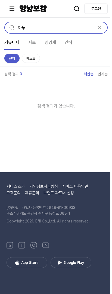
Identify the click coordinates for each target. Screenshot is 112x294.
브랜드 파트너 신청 (58, 192)
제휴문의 (32, 192)
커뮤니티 (12, 42)
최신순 (89, 74)
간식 (68, 42)
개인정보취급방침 (44, 186)
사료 (32, 42)
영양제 (50, 42)
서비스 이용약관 (75, 186)
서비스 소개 (16, 186)
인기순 (103, 74)
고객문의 (14, 192)
